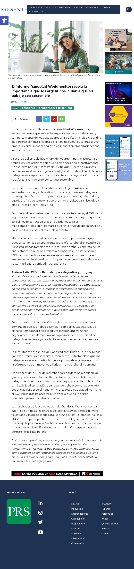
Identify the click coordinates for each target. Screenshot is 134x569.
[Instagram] (40, 513)
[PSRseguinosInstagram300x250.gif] (118, 170)
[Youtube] (40, 532)
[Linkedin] (40, 503)
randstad (28, 108)
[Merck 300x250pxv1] (118, 116)
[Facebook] (39, 119)
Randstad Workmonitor (56, 108)
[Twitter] (46, 119)
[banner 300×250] (118, 63)
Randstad (63, 129)
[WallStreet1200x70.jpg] (57, 473)
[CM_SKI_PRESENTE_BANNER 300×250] (118, 40)
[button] (4, 20)
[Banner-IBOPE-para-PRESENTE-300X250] (118, 93)
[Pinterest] (54, 119)
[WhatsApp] (61, 119)
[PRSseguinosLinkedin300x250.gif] (118, 146)
